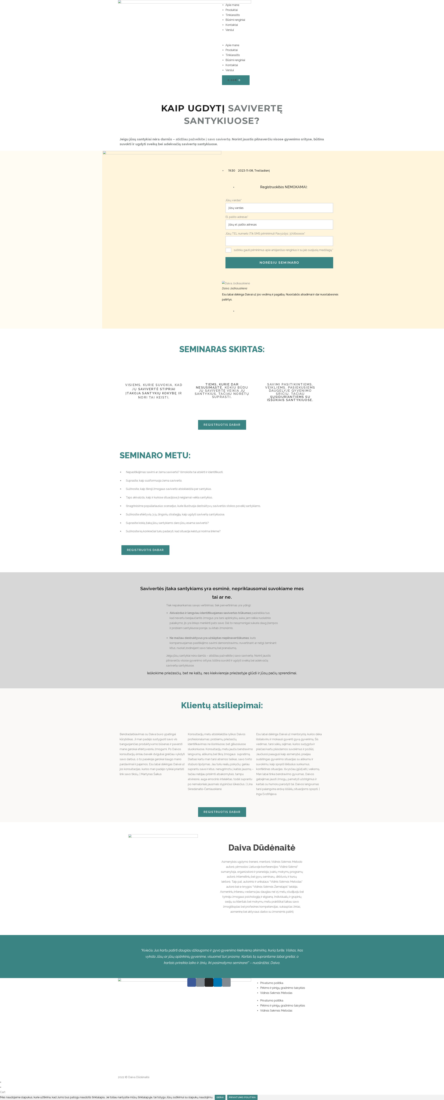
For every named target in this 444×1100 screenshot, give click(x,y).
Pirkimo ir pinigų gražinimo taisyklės (282, 987)
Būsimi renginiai (235, 20)
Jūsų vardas (233, 200)
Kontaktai (231, 25)
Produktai (231, 10)
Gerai (220, 1097)
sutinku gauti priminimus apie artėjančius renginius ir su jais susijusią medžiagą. (283, 250)
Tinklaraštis (232, 15)
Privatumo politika (271, 983)
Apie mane (232, 5)
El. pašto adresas (236, 217)
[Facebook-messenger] (200, 982)
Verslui (229, 30)
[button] (274, 37)
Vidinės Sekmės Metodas (276, 993)
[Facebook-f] (191, 982)
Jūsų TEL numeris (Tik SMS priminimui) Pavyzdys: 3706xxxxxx (265, 233)
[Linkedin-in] (217, 982)
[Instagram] (209, 982)
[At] (226, 982)
